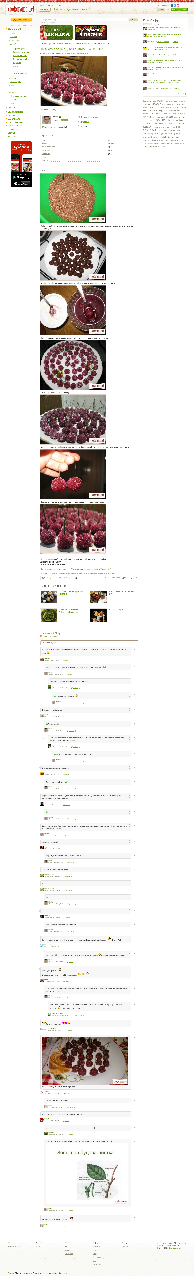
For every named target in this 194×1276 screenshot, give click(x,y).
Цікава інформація (15, 122)
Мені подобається (50, 578)
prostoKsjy (56, 745)
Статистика (97, 1257)
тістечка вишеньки (110, 573)
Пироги (161, 62)
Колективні (68, 1250)
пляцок (146, 123)
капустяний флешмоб (168, 107)
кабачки (145, 107)
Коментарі (156, 24)
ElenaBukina (52, 1029)
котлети (159, 114)
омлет (176, 117)
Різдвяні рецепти (82, 53)
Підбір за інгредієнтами (65, 9)
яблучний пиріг (155, 146)
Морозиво (17, 63)
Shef (46, 715)
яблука (145, 146)
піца (161, 123)
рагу (165, 123)
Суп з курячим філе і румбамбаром (168, 27)
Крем (15, 70)
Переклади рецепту (48, 110)
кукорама (167, 114)
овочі (163, 117)
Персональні (69, 1254)
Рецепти (44, 9)
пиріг (170, 120)
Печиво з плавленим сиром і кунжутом (166, 74)
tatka (46, 980)
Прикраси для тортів (21, 73)
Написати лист (60, 117)
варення (177, 101)
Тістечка (177, 88)
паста (145, 120)
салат (148, 126)
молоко (44, 143)
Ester (50, 1105)
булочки (161, 101)
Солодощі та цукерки (21, 52)
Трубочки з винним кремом (162, 88)
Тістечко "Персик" (117, 610)
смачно (178, 130)
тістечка (170, 137)
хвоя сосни (46, 161)
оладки (169, 117)
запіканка (179, 104)
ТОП (66, 1257)
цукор (44, 157)
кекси (152, 110)
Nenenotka (48, 945)
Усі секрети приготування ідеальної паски (167, 34)
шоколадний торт (180, 143)
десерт (156, 103)
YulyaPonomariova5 (51, 1119)
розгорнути (53, 636)
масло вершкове (48, 147)
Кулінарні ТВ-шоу (15, 126)
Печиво (175, 42)
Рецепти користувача (52, 127)
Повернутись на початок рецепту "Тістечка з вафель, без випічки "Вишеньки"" (75, 569)
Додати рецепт (22, 19)
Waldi (149, 34)
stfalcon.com (181, 1243)
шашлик (163, 143)
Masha (55, 117)
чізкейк (156, 143)
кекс (145, 110)
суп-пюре (163, 134)
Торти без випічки (20, 56)
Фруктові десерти (20, 49)
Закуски (13, 37)
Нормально (85, 122)
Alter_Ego (47, 803)
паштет (151, 120)
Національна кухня (15, 111)
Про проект (97, 1246)
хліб (150, 143)
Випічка (13, 33)
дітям (163, 104)
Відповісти (66, 660)
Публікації (147, 24)
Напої (12, 85)
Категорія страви (14, 28)
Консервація (15, 89)
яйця (165, 146)
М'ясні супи (151, 29)
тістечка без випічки (96, 573)
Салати (13, 78)
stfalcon (47, 658)
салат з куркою (159, 127)
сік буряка (46, 150)
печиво (160, 120)
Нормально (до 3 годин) (90, 117)
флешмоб (146, 140)
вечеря (183, 101)
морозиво (156, 117)
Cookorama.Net (174, 1248)
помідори (154, 123)
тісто (177, 137)
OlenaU (47, 915)
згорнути (45, 636)
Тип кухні (11, 115)
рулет (182, 123)
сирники (172, 130)
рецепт (170, 123)
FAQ (94, 1250)
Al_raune (47, 847)
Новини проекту (14, 129)
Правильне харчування (19, 96)
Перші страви (15, 82)
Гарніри (13, 100)
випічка (147, 104)
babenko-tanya (49, 874)
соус (152, 134)
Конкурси (11, 133)
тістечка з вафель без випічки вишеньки (56, 573)
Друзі (95, 1261)
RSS (185, 94)
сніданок (146, 134)
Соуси (12, 92)
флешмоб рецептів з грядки (164, 140)
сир (158, 130)
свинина (168, 127)
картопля (181, 107)
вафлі (44, 140)
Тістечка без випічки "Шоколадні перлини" (68, 611)
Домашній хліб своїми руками (157, 36)
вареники (169, 101)
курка (174, 113)
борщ (154, 101)
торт (163, 136)
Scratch (55, 686)
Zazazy (46, 773)
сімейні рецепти (153, 137)
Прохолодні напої (163, 49)
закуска (170, 104)
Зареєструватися (179, 10)
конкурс (160, 110)
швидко (170, 143)
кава (151, 107)
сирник (164, 130)
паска (181, 117)
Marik (149, 55)
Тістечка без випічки (21, 59)
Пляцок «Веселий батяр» (161, 55)
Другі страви (15, 40)
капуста (157, 107)
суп (157, 133)
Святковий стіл (14, 118)
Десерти (13, 44)
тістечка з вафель (83, 573)
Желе (15, 66)
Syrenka (47, 1091)
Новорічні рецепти (70, 53)
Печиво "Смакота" (163, 42)
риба (176, 123)
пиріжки (179, 120)
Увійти (161, 10)
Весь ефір (181, 94)
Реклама (125, 1246)
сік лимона (46, 154)
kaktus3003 (151, 42)
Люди (84, 9)
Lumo (149, 47)
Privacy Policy (98, 1264)
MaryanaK (150, 27)
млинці (147, 116)
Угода (95, 1254)
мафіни (181, 113)
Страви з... (12, 108)
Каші (12, 103)
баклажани (147, 101)
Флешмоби (12, 136)
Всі (66, 1246)
